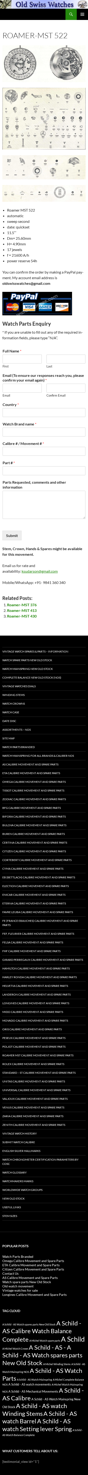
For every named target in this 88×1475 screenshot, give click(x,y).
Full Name (12, 351)
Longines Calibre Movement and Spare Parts (35, 1003)
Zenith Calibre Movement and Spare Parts (33, 1125)
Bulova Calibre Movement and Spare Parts (34, 825)
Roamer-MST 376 (22, 604)
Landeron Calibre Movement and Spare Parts (36, 994)
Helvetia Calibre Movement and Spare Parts (35, 986)
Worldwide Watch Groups (22, 1190)
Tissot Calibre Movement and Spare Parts (33, 790)
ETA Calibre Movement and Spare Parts (31, 773)
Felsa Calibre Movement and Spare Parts (32, 942)
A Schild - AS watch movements (29, 1384)
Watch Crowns (13, 703)
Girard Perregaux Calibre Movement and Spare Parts (42, 959)
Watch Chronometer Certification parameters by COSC (40, 1162)
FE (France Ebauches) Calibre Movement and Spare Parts (40, 923)
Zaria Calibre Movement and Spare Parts (32, 1116)
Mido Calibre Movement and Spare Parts (32, 1012)
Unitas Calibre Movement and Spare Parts (33, 1081)
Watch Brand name (19, 424)
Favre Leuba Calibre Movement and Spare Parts (37, 912)
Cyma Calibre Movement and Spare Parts (32, 868)
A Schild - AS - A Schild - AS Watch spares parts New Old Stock (42, 1355)
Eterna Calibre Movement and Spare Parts (34, 903)
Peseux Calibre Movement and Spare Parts (33, 1038)
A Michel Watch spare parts (44, 1340)
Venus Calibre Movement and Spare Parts (33, 1107)
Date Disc (9, 721)
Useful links (11, 1207)
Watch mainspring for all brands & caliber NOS (38, 755)
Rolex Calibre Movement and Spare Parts (33, 1064)
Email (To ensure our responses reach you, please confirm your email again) (43, 377)
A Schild (73, 1339)
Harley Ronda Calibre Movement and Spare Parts (39, 977)
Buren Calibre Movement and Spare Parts (33, 834)
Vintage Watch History (19, 1133)
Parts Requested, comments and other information (34, 484)
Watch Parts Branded (18, 747)
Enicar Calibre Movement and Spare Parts (33, 894)
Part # (9, 462)
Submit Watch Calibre (18, 1142)
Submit (12, 535)
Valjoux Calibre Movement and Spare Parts (35, 1098)
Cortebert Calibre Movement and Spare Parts (37, 860)
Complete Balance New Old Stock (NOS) (31, 677)
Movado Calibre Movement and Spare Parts (35, 1020)
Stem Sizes (9, 1216)
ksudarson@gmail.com (40, 571)
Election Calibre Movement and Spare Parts (35, 886)
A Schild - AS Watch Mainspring (34, 1379)
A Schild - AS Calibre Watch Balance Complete (41, 1331)
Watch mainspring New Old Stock (27, 669)
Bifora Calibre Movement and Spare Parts (34, 816)
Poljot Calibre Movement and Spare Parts (33, 1046)
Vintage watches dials (19, 686)
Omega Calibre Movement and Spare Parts (34, 782)
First (6, 366)
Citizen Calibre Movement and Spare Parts (34, 851)
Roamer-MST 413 (22, 610)
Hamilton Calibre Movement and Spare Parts (36, 968)
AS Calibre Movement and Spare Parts (30, 764)
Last (49, 366)
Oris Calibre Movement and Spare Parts (32, 1029)
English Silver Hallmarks (21, 1151)
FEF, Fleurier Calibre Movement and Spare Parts (38, 933)
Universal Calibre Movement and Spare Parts (36, 1090)
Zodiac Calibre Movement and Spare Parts (34, 799)
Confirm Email (55, 395)
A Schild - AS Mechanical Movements (33, 1391)
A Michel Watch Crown (15, 1348)
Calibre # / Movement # (23, 443)
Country (11, 404)
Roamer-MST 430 (22, 616)
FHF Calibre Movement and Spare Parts (31, 951)
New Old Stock (13, 1198)
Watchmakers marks (17, 1181)
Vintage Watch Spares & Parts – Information (35, 651)
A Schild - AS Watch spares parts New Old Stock (29, 1324)
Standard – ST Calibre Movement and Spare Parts (39, 1072)
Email (6, 395)
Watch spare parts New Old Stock (27, 660)
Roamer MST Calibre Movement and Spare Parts (37, 1055)
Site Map (8, 738)
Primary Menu (82, 14)
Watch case (10, 712)
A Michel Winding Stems (57, 1364)
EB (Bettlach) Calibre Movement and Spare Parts (38, 877)
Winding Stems (13, 695)
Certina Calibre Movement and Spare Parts (34, 842)
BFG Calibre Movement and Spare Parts (31, 808)
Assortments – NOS (16, 729)
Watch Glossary (14, 1172)
